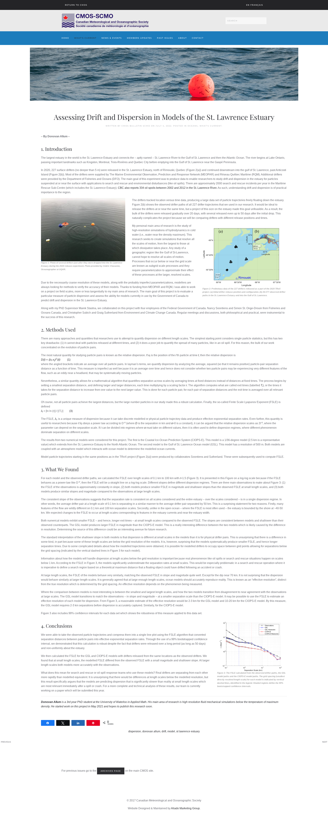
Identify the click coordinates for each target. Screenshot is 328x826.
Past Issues (165, 38)
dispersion (134, 731)
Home (65, 38)
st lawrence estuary (188, 731)
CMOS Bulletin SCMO (135, 126)
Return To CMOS (76, 5)
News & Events (111, 38)
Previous (6, 742)
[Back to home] (105, 20)
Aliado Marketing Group (185, 808)
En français (254, 5)
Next (324, 742)
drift (164, 731)
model (171, 731)
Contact (197, 38)
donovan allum (151, 731)
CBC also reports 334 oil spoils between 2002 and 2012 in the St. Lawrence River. (167, 187)
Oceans (193, 126)
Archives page (111, 771)
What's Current (85, 38)
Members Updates (139, 38)
